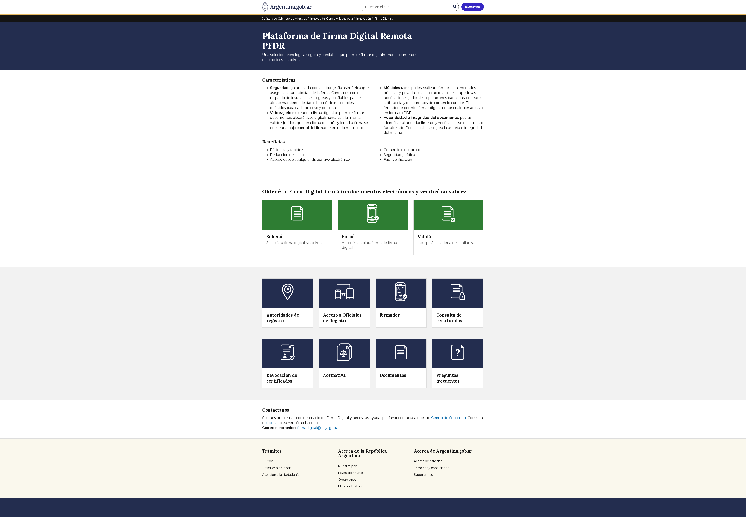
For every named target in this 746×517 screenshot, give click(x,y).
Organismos (347, 479)
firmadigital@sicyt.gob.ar (318, 428)
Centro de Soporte (447, 418)
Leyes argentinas (350, 473)
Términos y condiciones (431, 468)
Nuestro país (347, 466)
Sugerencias (423, 475)
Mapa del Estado (350, 486)
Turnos (267, 461)
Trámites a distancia (277, 468)
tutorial (272, 423)
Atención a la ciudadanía (280, 475)
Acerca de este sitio (428, 461)
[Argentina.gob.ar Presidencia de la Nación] (287, 7)
